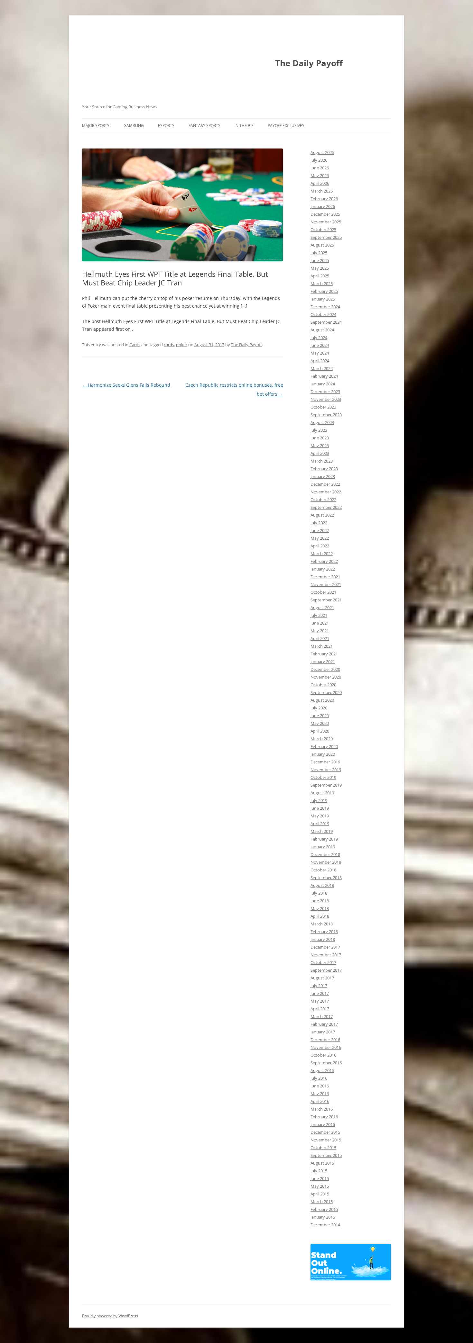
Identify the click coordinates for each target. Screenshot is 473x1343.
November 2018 (326, 862)
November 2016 (326, 1047)
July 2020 (319, 708)
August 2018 (322, 885)
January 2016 (323, 1124)
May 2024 (320, 353)
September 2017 (326, 970)
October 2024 (323, 314)
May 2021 (320, 631)
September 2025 (326, 237)
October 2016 (323, 1055)
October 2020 (323, 685)
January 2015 (323, 1217)
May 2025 (320, 268)
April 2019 (320, 823)
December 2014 (325, 1225)
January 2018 (323, 939)
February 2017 (324, 1024)
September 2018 (326, 877)
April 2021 (320, 638)
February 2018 (324, 931)
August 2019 (322, 793)
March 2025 (322, 283)
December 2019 (325, 762)
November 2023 (326, 399)
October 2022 (323, 499)
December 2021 (325, 577)
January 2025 (323, 299)
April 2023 (320, 453)
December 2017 (325, 947)
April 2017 (320, 1009)
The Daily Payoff (309, 63)
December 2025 (325, 214)
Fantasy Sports (204, 125)
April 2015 (320, 1194)
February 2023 (324, 469)
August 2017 (322, 978)
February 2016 (324, 1117)
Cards (134, 344)
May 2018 (320, 908)
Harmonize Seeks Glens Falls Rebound (126, 385)
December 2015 (325, 1132)
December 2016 (325, 1039)
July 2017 (319, 985)
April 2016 (320, 1101)
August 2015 (322, 1163)
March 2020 (322, 739)
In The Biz (244, 125)
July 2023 (319, 430)
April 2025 (320, 276)
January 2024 (323, 384)
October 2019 (323, 777)
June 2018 (320, 901)
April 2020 (320, 731)
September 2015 (326, 1155)
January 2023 (323, 476)
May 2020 (320, 723)
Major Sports (95, 125)
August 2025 (322, 245)
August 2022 (322, 515)
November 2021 (326, 584)
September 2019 (326, 785)
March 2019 (322, 831)
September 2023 (326, 415)
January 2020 (323, 754)
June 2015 (320, 1178)
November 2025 (326, 222)
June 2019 (320, 808)
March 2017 (322, 1016)
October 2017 (323, 962)
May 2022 (320, 538)
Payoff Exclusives (286, 125)
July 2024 (319, 337)
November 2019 (326, 769)
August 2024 (322, 330)
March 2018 (322, 924)
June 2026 (320, 168)
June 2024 (320, 345)
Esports (166, 125)
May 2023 (320, 445)
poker (181, 344)
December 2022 (325, 484)
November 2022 (326, 492)
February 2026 (324, 199)
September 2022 (326, 507)
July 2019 (319, 800)
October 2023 (323, 407)
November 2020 (326, 677)
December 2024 (325, 307)
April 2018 (320, 916)
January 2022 (323, 569)
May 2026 (320, 175)
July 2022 (319, 523)
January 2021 (323, 661)
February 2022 (324, 561)
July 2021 (319, 615)
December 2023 (325, 391)
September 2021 (326, 600)
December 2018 (325, 854)
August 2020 (322, 700)
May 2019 (320, 816)
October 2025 (323, 229)
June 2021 (320, 623)
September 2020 (326, 692)
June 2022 (320, 530)
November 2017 (326, 955)
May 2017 (320, 1001)
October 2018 (323, 870)
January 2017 (323, 1032)
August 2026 (322, 152)
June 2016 (320, 1086)
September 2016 (326, 1063)
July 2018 (319, 893)
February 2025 (324, 291)
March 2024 (322, 368)
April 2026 (320, 183)
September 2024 (326, 322)
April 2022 (320, 546)
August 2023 (322, 422)
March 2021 (322, 646)
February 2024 (324, 376)
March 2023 (322, 461)
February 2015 (324, 1209)
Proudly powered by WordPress (110, 1316)
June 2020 (320, 715)
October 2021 (323, 592)
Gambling (134, 125)
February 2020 (324, 746)
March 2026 (322, 191)
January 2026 (323, 206)
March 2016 (322, 1109)
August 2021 (322, 607)
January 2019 (323, 847)
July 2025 (319, 253)
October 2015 (323, 1147)
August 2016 (322, 1070)
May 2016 (320, 1093)
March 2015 (322, 1201)
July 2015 (319, 1171)
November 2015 (326, 1140)
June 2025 (320, 260)
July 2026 (319, 160)
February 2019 (324, 839)
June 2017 (320, 993)
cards (169, 344)
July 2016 (319, 1078)
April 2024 (320, 361)
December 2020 (325, 669)
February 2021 (324, 654)
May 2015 (320, 1186)
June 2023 (320, 438)
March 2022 (322, 553)
